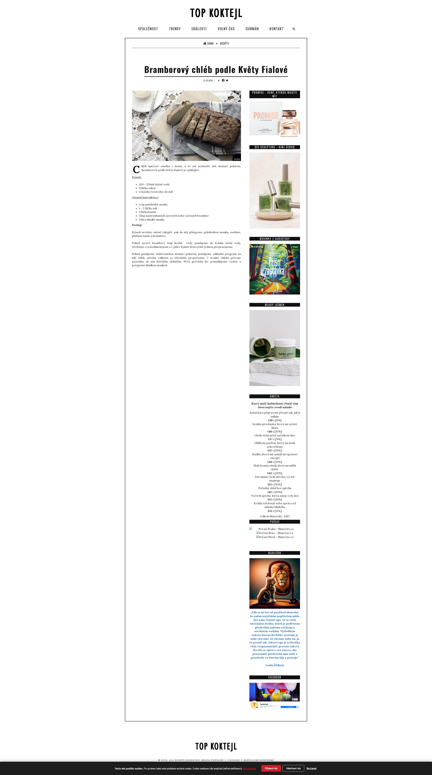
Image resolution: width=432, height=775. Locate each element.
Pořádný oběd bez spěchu (274, 488)
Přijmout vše (271, 768)
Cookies (234, 760)
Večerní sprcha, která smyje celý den (275, 495)
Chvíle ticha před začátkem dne (274, 435)
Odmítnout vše (293, 768)
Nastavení (312, 768)
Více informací (249, 768)
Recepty (224, 43)
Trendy (175, 28)
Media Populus (212, 760)
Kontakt (277, 28)
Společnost (148, 28)
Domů (210, 43)
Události (199, 28)
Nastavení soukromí (259, 760)
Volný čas (226, 28)
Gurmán (252, 28)
